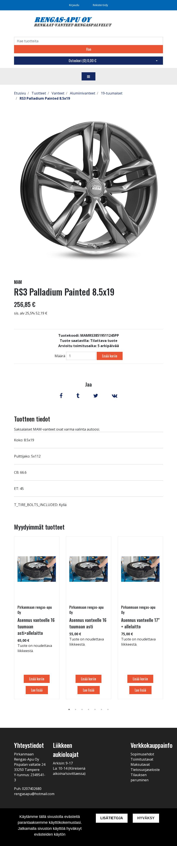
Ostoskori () (82, 60)
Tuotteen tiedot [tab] (32, 418)
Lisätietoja (111, 818)
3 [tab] (82, 709)
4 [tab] (88, 709)
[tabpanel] (36, 617)
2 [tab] (75, 709)
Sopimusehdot (142, 754)
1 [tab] (69, 709)
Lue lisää (37, 690)
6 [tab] (101, 709)
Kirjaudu (74, 5)
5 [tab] (95, 709)
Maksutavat (140, 764)
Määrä (60, 356)
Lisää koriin (109, 356)
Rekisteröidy (100, 5)
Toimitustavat (142, 759)
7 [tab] (108, 709)
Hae (88, 49)
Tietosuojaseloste (145, 769)
